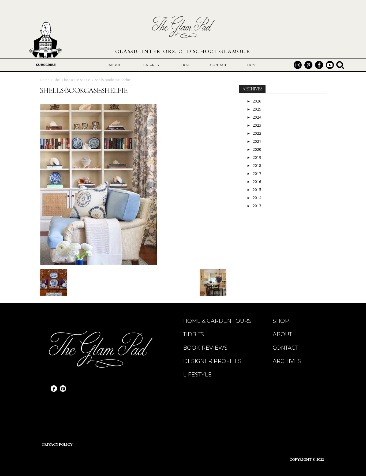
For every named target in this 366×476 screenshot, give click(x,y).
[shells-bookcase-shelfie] (98, 263)
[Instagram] (298, 65)
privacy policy (57, 444)
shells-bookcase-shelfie (72, 80)
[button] (340, 64)
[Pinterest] (308, 65)
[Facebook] (319, 65)
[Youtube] (330, 65)
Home (44, 80)
